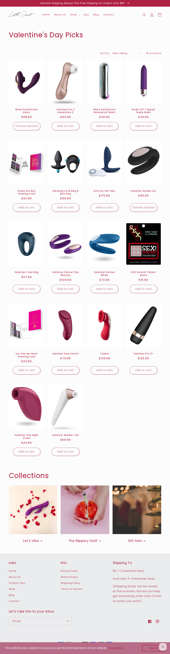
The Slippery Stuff (83, 541)
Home (13, 571)
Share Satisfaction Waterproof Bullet (104, 111)
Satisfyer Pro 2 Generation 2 (65, 111)
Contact (14, 601)
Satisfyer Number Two (65, 435)
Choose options (26, 126)
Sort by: (104, 53)
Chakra (104, 353)
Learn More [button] (116, 648)
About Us (15, 577)
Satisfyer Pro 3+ (143, 353)
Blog (12, 595)
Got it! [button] (153, 648)
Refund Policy (69, 577)
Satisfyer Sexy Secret (65, 353)
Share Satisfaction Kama (26, 111)
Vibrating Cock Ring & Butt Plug (65, 193)
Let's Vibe (31, 541)
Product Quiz (17, 583)
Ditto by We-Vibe (104, 191)
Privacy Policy (69, 571)
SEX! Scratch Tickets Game (143, 274)
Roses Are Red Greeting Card (26, 193)
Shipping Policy (70, 583)
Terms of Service (72, 589)
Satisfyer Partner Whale (104, 274)
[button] (74, 14)
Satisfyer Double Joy (143, 191)
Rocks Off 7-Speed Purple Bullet (143, 111)
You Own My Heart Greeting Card (26, 355)
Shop (12, 589)
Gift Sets (135, 541)
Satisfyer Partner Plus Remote (65, 274)
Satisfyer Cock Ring (27, 272)
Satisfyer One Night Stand (27, 437)
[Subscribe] (67, 621)
